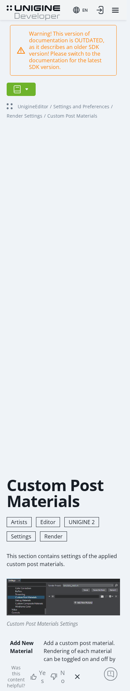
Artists (19, 522)
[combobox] (80, 10)
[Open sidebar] (21, 89)
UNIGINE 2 (82, 522)
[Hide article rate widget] (77, 676)
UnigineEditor (33, 106)
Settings (21, 536)
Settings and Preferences (81, 106)
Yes (42, 677)
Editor (48, 522)
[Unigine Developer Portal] (33, 12)
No (62, 677)
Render (53, 536)
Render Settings (24, 116)
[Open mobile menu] (115, 10)
